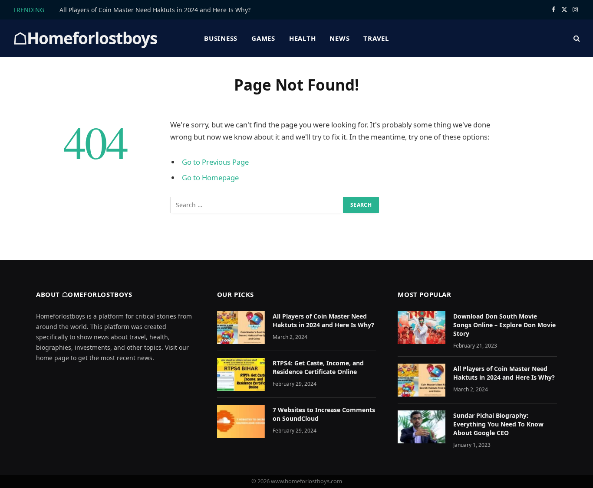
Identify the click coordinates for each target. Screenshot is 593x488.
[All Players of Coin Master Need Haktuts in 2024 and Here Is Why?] (241, 327)
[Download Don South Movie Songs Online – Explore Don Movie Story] (421, 327)
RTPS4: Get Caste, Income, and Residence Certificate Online (318, 367)
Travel (376, 38)
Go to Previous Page (215, 162)
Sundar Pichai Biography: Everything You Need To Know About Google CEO (498, 424)
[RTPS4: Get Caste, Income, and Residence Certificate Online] (241, 374)
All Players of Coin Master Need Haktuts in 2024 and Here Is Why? (154, 10)
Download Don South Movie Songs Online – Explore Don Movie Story (504, 325)
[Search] (576, 38)
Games (263, 38)
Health (302, 38)
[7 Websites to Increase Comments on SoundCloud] (241, 421)
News (339, 38)
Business (220, 38)
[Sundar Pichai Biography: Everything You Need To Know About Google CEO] (421, 426)
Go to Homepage (210, 177)
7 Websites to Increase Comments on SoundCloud (324, 414)
